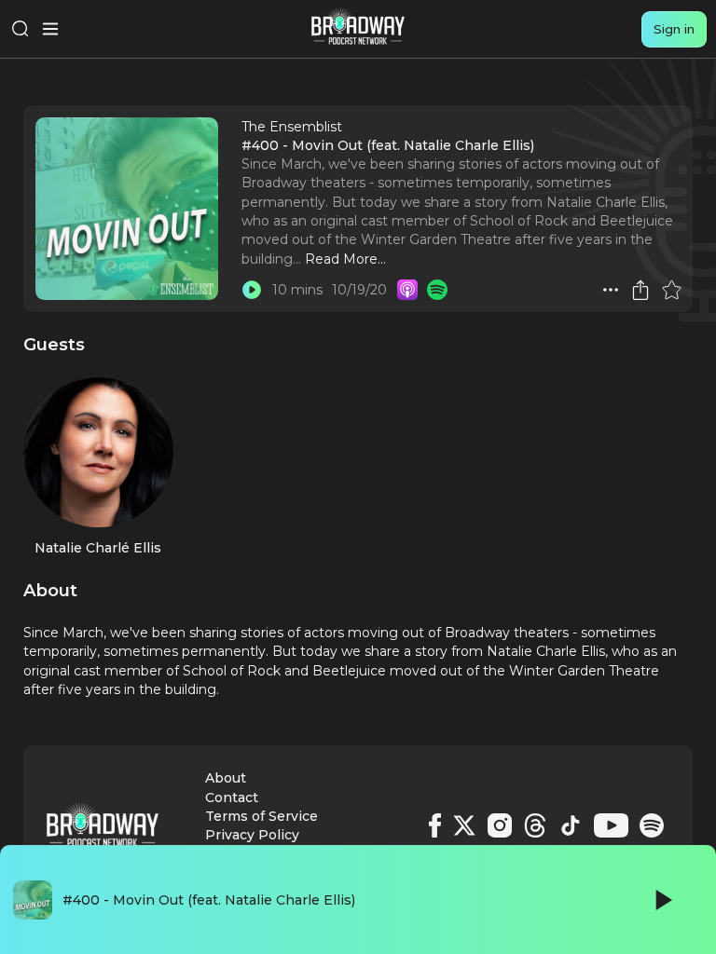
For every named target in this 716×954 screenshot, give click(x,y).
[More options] (610, 289)
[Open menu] (50, 29)
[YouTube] (611, 825)
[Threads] (535, 825)
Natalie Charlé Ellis (97, 547)
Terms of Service (261, 816)
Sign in (674, 28)
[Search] (20, 29)
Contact (231, 797)
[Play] (662, 900)
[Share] (640, 289)
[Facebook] (435, 825)
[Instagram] (500, 825)
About (225, 778)
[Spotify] (652, 825)
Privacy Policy (252, 834)
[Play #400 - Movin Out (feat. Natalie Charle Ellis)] (251, 289)
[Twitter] (464, 825)
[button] (610, 289)
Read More (341, 259)
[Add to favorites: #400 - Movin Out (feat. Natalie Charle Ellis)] (671, 289)
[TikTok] (570, 825)
